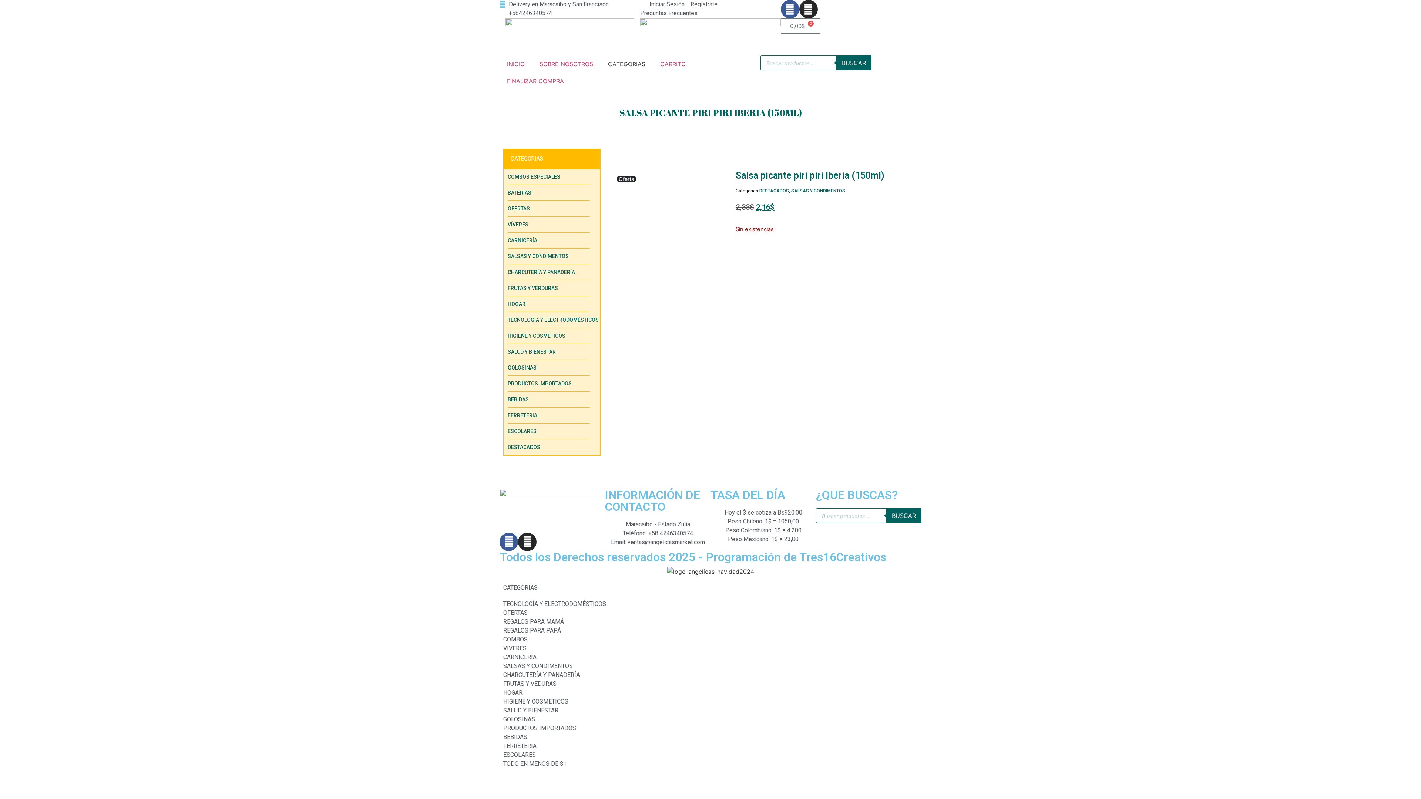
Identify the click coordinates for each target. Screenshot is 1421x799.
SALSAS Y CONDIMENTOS (818, 190)
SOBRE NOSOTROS (566, 64)
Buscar (854, 63)
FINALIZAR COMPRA (535, 81)
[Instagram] (808, 9)
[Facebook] (790, 9)
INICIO (516, 64)
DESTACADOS (774, 190)
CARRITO (673, 64)
